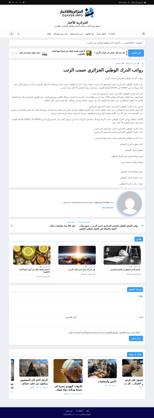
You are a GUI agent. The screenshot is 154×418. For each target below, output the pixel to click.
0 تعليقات (118, 63)
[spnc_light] (11, 33)
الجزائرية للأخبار (77, 22)
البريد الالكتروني (70, 317)
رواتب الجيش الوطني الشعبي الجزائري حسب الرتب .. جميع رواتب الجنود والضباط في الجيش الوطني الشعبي (108, 227)
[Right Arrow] (12, 53)
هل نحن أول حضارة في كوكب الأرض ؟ (116, 52)
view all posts (108, 208)
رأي (87, 410)
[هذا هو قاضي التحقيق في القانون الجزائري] (122, 255)
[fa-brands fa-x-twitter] (20, 2)
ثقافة (49, 33)
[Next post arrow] (11, 225)
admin (136, 267)
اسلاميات (12, 362)
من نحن (69, 410)
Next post (71, 222)
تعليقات (140, 296)
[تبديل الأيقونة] (143, 34)
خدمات (110, 362)
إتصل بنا (112, 33)
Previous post (84, 222)
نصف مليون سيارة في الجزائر (35, 52)
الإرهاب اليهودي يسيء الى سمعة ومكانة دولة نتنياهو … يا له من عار (36, 387)
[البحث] (18, 34)
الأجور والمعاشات (75, 381)
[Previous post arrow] (142, 225)
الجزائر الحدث (79, 362)
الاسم (141, 317)
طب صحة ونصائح (60, 33)
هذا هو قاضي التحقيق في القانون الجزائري (125, 269)
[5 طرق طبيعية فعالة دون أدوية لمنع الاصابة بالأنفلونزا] (31, 255)
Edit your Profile (102, 202)
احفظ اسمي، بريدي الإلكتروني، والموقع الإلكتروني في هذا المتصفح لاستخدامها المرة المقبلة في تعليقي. (104, 332)
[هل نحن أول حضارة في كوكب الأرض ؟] (77, 255)
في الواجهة (89, 33)
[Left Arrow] (16, 53)
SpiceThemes (75, 414)
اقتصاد (115, 362)
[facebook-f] (23, 2)
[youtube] (10, 2)
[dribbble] (17, 2)
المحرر (91, 267)
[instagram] (13, 2)
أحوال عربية (101, 33)
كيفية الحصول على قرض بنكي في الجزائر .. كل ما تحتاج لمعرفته (105, 381)
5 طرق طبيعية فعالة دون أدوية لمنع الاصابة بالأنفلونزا (75, 52)
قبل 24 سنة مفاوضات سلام (62, 225)
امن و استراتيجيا (76, 33)
